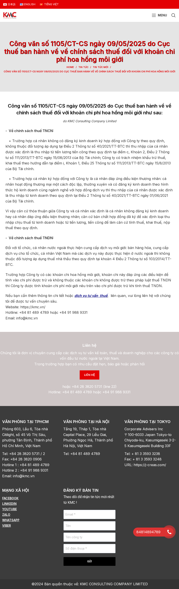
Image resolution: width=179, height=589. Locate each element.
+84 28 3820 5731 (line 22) (94, 386)
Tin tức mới (100, 67)
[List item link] (28, 498)
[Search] (173, 15)
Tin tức (83, 67)
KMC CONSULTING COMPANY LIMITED (114, 584)
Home (70, 67)
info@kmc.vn (24, 476)
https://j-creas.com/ (150, 465)
